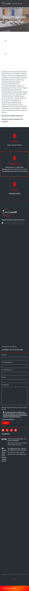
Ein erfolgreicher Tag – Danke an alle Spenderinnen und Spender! (17, 449)
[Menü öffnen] (25, 3)
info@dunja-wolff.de (14, 193)
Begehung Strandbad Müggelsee (12, 115)
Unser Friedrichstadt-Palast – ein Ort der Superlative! (17, 439)
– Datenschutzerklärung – (8, 419)
